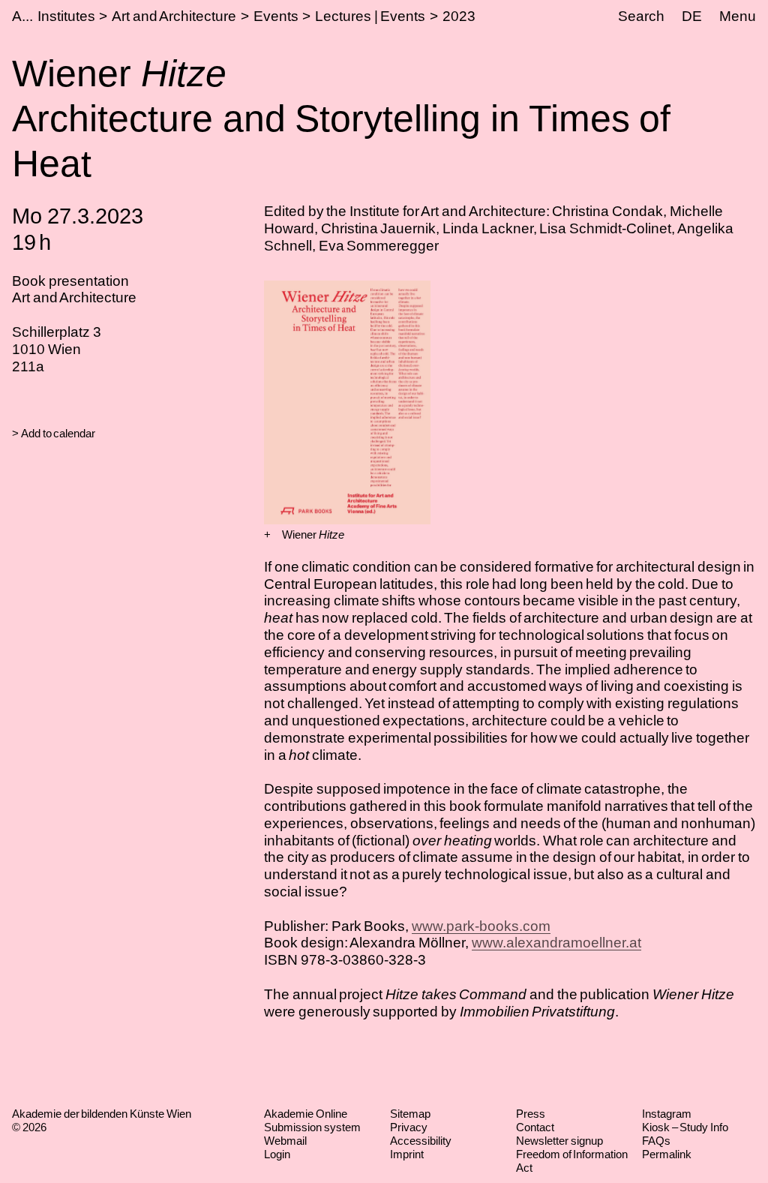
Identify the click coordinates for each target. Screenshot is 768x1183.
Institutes (66, 16)
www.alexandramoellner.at (556, 942)
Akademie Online (305, 1113)
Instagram (667, 1113)
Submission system (312, 1127)
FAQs (656, 1140)
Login (277, 1154)
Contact (535, 1127)
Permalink (667, 1154)
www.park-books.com (481, 926)
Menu (737, 16)
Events (276, 16)
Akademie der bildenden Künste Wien (101, 1113)
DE (692, 16)
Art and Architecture (174, 16)
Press (530, 1113)
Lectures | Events (370, 16)
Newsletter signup (559, 1140)
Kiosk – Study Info (685, 1127)
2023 (459, 16)
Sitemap (410, 1113)
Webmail (285, 1140)
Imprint (407, 1154)
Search (641, 16)
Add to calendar (58, 433)
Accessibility (421, 1140)
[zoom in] (267, 535)
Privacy (409, 1127)
